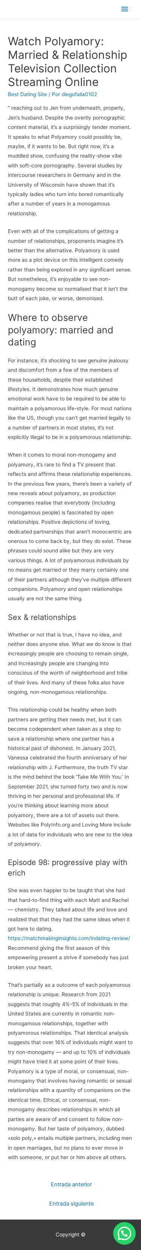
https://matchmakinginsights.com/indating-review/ (69, 938)
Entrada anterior (71, 1184)
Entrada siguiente (71, 1203)
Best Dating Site (27, 94)
